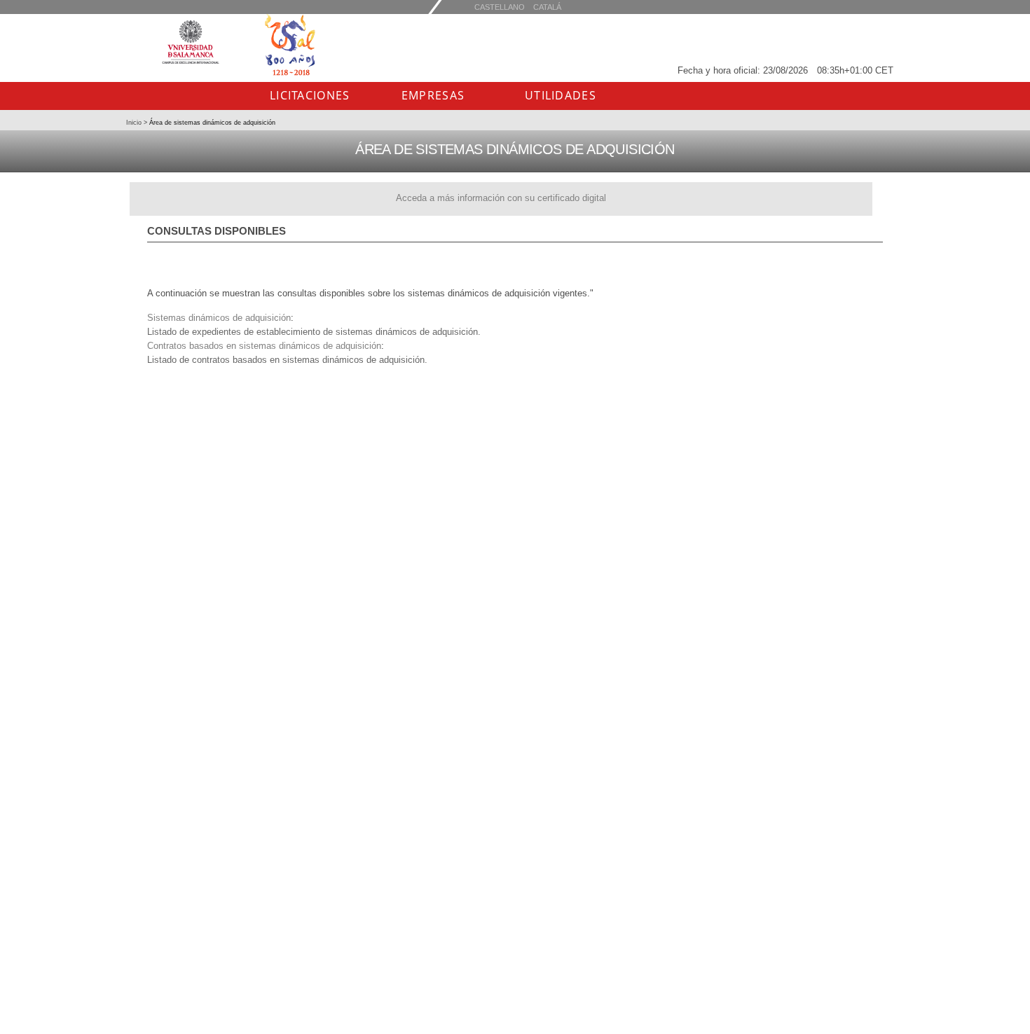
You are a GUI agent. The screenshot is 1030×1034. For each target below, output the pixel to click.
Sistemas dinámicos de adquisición (219, 317)
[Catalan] (499, 6)
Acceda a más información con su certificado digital (501, 198)
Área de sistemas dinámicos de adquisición (211, 122)
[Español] (547, 6)
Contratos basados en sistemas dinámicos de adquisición (264, 345)
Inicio (135, 122)
